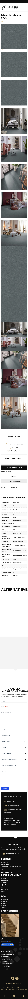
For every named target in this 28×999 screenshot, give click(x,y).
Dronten (4, 884)
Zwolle (4, 891)
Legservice (5, 862)
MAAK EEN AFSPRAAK (12, 854)
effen (14, 566)
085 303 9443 (11, 801)
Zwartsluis (5, 889)
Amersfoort (5, 880)
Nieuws (4, 905)
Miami (14, 517)
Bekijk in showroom (14, 436)
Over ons (4, 903)
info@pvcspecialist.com (14, 805)
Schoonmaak (5, 870)
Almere (4, 878)
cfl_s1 (14, 523)
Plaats (2, 718)
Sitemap (5, 987)
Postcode (3, 724)
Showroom (5, 899)
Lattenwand (5, 868)
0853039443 (4, 961)
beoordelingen (22, 989)
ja (13, 514)
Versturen (4, 788)
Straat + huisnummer (6, 712)
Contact (4, 907)
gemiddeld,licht (17, 562)
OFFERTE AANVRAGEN (14, 481)
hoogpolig (16, 575)
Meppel (4, 887)
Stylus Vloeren (5, 938)
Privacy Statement (12, 987)
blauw (14, 559)
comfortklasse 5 (17, 526)
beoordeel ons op (6, 944)
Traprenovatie (6, 864)
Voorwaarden (21, 987)
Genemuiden (5, 886)
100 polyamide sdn (18, 569)
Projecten (4, 901)
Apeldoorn (5, 882)
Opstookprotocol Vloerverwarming (11, 866)
